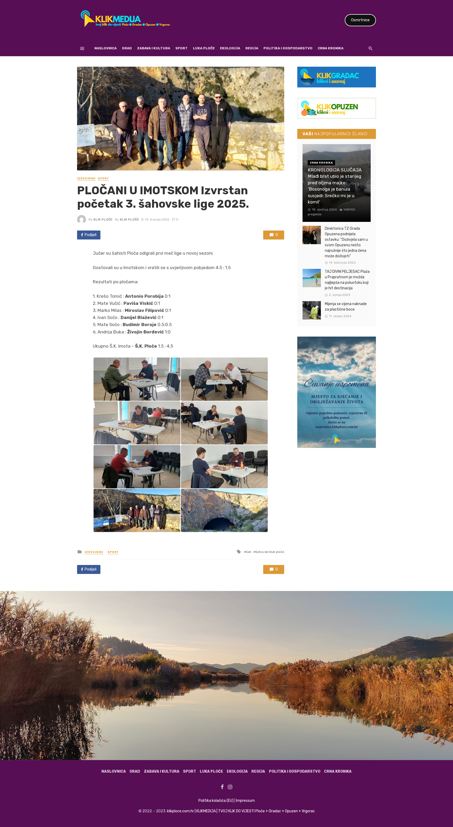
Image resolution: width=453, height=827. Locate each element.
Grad (127, 48)
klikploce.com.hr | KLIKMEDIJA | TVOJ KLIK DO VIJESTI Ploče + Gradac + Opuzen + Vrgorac (241, 811)
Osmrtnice (360, 20)
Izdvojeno (86, 178)
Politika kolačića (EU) (216, 800)
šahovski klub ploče (270, 552)
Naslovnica (105, 48)
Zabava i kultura (153, 48)
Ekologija (230, 48)
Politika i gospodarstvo (287, 48)
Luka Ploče (204, 48)
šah (248, 552)
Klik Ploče (102, 219)
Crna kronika (330, 48)
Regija (251, 48)
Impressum (245, 800)
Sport (181, 48)
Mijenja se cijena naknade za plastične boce (346, 307)
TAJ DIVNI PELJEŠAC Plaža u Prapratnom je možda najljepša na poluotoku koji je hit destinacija (347, 279)
